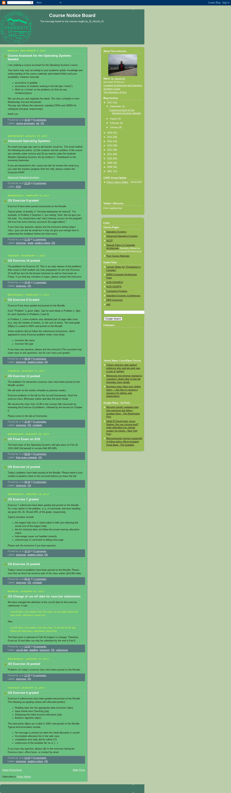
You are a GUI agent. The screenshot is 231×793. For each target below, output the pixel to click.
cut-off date (22, 650)
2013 (110, 145)
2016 (110, 133)
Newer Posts (9, 770)
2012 (110, 150)
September (116, 106)
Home (19, 770)
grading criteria (42, 243)
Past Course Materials (118, 256)
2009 (110, 163)
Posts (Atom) (24, 776)
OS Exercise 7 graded (23, 499)
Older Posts (79, 770)
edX (108, 304)
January (114, 127)
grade (30, 243)
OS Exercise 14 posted (24, 260)
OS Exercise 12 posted (24, 467)
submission (62, 650)
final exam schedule (26, 457)
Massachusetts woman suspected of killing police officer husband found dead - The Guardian (124, 441)
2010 (110, 158)
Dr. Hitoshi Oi (118, 78)
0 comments (39, 120)
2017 (110, 102)
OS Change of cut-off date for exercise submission (44, 596)
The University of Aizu (115, 92)
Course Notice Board (72, 15)
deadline (33, 650)
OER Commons (114, 300)
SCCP (109, 240)
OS (42, 123)
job (37, 123)
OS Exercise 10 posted (24, 664)
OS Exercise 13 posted (24, 376)
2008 (110, 167)
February (115, 123)
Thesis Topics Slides (117, 182)
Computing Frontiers (116, 291)
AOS (18, 186)
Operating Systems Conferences (123, 295)
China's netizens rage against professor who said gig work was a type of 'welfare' (123, 368)
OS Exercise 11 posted (24, 564)
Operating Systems (116, 232)
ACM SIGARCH (114, 282)
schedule (37, 425)
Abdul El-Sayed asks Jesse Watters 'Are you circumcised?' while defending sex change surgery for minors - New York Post (122, 427)
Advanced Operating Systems (29, 141)
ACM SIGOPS (113, 286)
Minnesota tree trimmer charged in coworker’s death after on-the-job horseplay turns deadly (124, 379)
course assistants (25, 123)
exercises (21, 243)
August (114, 118)
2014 (110, 141)
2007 (110, 171)
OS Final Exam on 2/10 (24, 439)
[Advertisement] (42, 131)
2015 (110, 137)
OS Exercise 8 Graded (23, 300)
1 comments (39, 239)
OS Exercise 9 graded (23, 200)
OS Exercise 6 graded (23, 692)
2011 (110, 154)
